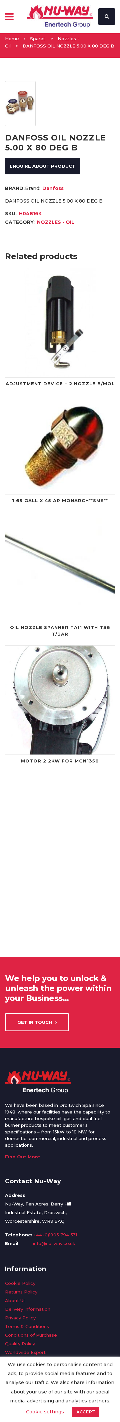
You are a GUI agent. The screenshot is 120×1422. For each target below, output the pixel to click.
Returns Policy (21, 1291)
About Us (15, 1300)
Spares (38, 38)
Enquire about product (42, 166)
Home (12, 38)
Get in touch (34, 1022)
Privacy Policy (20, 1317)
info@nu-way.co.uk (54, 1243)
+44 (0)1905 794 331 (55, 1234)
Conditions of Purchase (31, 1335)
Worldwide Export (25, 1352)
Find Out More (22, 1156)
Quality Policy (20, 1343)
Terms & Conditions (27, 1326)
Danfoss (53, 188)
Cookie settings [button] (45, 1412)
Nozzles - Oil (55, 222)
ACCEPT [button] (85, 1411)
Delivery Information (27, 1309)
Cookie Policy (20, 1283)
